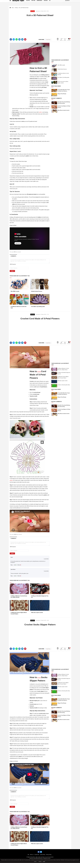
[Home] (10, 7)
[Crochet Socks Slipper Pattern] (30, 663)
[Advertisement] (40, 26)
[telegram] (19, 39)
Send (12, 270)
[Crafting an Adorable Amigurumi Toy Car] (39, 588)
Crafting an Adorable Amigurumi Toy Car (39, 596)
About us (32, 854)
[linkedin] (22, 39)
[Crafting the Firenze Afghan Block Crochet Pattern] (19, 605)
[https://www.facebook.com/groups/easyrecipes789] (39, 852)
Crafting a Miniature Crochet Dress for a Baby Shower (19, 596)
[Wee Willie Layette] (19, 284)
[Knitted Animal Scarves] (39, 284)
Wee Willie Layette (15, 291)
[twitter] (14, 39)
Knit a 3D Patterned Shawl (23, 7)
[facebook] (11, 39)
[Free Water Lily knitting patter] (39, 299)
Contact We (36, 854)
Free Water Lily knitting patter (38, 306)
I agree (44, 861)
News (13, 7)
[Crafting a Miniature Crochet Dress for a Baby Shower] (19, 588)
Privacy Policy (48, 854)
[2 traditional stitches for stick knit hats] (19, 299)
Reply (12, 564)
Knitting (16, 7)
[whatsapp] (16, 39)
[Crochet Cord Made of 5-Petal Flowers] (30, 357)
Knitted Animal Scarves (36, 291)
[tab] (13, 256)
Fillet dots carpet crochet (37, 612)
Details (40, 861)
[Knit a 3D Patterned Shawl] (30, 53)
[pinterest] (25, 39)
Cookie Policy (42, 854)
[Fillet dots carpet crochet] (39, 605)
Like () (15, 564)
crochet (39, 371)
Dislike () (19, 564)
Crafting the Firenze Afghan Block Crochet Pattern (19, 613)
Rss (28, 854)
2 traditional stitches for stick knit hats (18, 307)
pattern (40, 112)
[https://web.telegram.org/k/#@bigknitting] (41, 852)
